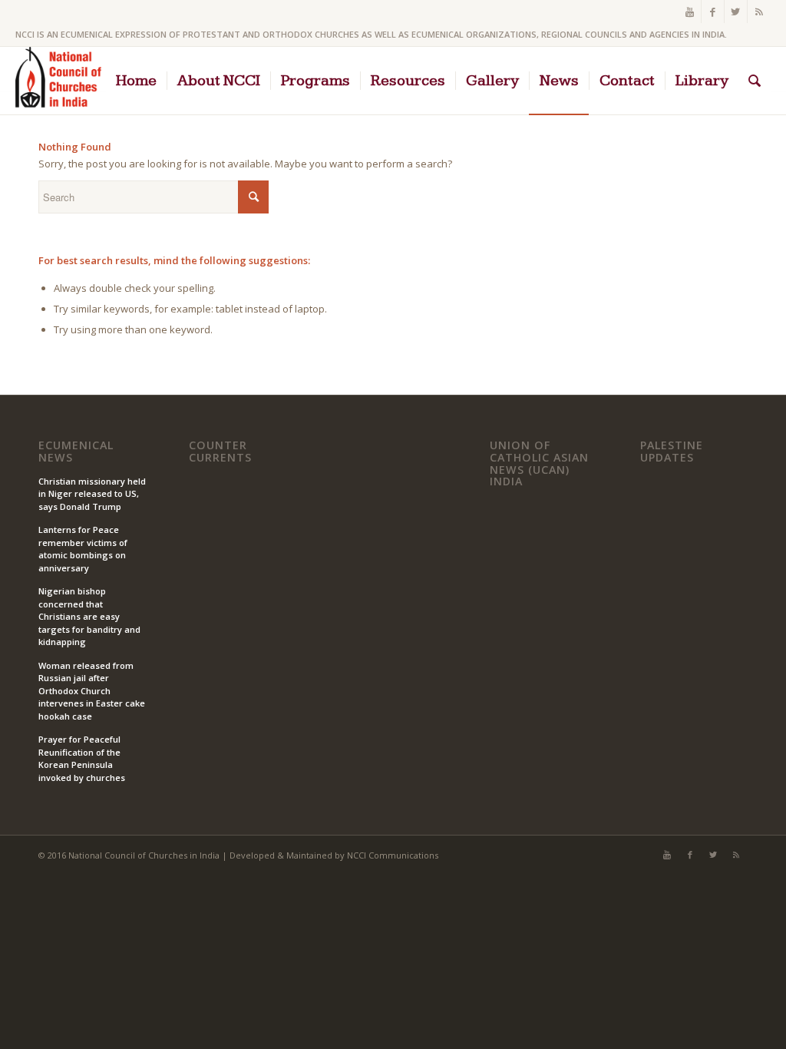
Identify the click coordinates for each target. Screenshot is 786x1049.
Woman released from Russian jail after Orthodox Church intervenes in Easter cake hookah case (91, 691)
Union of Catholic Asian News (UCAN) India (539, 463)
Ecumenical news (76, 451)
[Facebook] (713, 11)
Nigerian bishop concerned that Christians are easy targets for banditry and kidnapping (89, 616)
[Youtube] (690, 11)
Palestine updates (671, 451)
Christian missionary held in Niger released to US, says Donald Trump (92, 493)
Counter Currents (220, 451)
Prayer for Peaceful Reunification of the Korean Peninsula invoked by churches (81, 758)
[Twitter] (736, 11)
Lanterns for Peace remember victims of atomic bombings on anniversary (82, 549)
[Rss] (759, 11)
